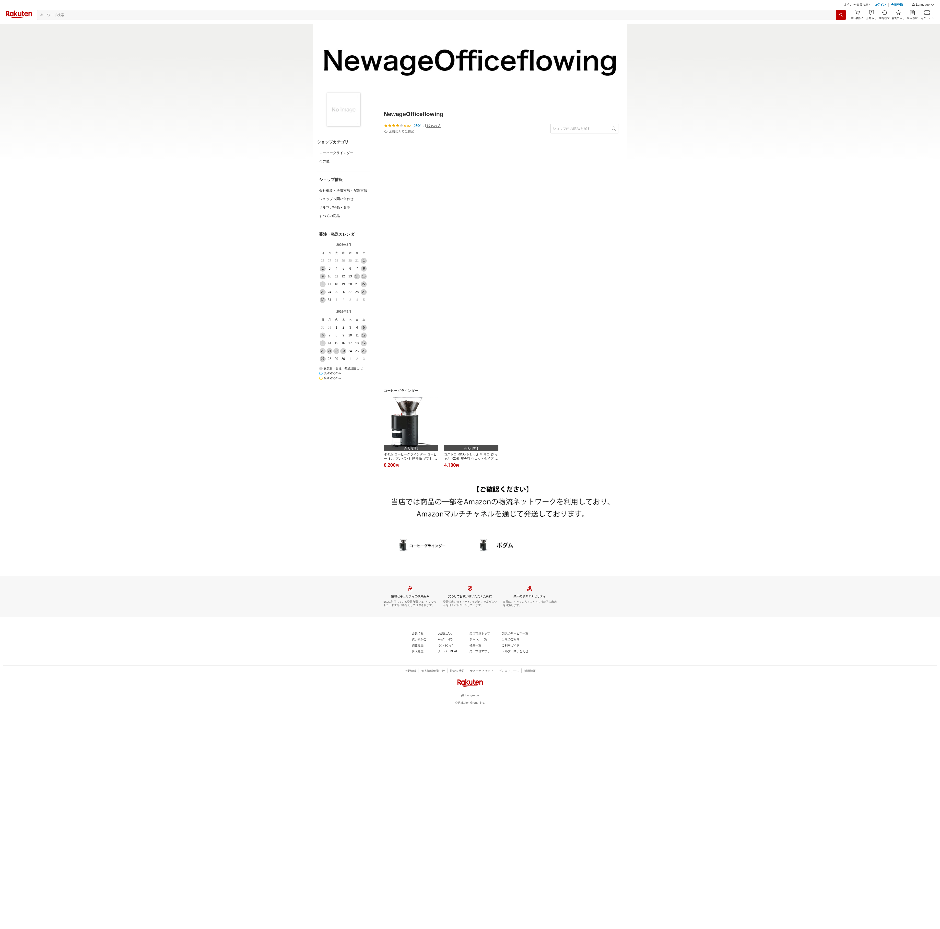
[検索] (841, 15)
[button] (923, 5)
